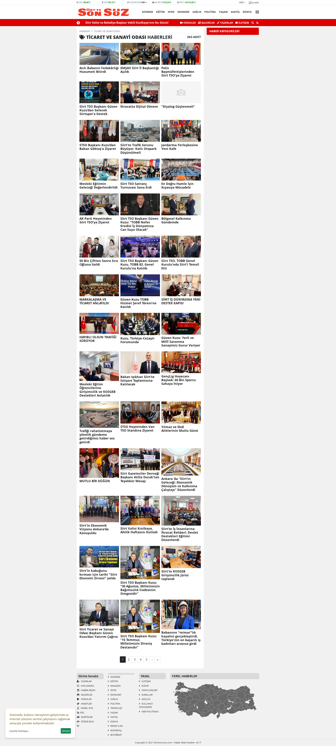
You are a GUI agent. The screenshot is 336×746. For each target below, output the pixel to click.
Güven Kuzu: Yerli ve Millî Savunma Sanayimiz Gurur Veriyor (180, 341)
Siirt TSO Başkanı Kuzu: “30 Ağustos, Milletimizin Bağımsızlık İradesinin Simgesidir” (140, 588)
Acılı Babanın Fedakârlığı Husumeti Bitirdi (99, 70)
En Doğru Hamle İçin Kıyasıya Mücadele (177, 185)
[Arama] (253, 23)
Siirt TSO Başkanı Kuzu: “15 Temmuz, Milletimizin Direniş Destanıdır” (138, 641)
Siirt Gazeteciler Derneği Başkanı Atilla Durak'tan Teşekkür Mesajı (139, 477)
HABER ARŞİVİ (87, 690)
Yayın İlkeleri (149, 690)
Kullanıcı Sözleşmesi (146, 705)
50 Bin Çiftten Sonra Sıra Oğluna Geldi (98, 262)
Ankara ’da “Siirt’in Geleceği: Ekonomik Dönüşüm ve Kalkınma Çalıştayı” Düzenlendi (179, 484)
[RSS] (257, 23)
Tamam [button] (66, 731)
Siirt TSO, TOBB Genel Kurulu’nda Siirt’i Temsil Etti (180, 264)
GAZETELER (86, 717)
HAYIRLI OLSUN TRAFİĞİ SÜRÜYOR (97, 339)
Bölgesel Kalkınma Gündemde (176, 220)
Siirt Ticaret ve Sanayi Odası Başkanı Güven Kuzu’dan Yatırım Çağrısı (98, 633)
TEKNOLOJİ (116, 708)
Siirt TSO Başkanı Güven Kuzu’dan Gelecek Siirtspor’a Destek (98, 110)
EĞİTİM (160, 11)
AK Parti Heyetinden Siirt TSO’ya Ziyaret (95, 220)
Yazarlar (226, 22)
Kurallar (147, 694)
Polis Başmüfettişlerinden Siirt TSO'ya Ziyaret (177, 71)
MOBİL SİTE (86, 708)
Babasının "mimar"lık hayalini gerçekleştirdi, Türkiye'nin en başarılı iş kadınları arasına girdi (181, 638)
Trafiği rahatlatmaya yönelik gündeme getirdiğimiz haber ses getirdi (97, 436)
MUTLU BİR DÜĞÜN (94, 481)
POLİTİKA (210, 11)
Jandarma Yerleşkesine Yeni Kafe (179, 147)
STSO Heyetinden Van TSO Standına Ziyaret (137, 428)
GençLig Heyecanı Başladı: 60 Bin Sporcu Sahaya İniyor (178, 380)
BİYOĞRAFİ (116, 734)
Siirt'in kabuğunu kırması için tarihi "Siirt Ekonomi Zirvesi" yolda (98, 574)
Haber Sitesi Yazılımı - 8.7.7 (187, 742)
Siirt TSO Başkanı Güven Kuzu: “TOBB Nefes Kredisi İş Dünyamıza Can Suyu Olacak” (139, 224)
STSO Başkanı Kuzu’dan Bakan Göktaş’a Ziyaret (97, 147)
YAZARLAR (86, 681)
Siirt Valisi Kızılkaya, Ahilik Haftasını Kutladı (139, 530)
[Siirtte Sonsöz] (103, 12)
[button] (256, 11)
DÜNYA (247, 11)
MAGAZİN (115, 685)
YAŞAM (223, 11)
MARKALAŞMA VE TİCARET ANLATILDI (94, 301)
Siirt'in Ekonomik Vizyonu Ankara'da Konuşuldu (94, 529)
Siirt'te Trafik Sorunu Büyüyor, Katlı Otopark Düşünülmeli (138, 148)
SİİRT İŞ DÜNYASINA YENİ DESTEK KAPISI (180, 301)
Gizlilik (145, 699)
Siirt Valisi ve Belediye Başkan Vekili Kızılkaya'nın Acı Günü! (127, 23)
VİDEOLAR (189, 22)
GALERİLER (208, 22)
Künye (145, 685)
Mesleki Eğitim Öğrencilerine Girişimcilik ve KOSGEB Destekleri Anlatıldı (97, 389)
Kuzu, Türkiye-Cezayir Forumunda (137, 340)
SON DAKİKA (87, 685)
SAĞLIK (196, 11)
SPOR (171, 11)
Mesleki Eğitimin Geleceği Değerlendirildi (98, 185)
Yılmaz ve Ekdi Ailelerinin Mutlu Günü (179, 428)
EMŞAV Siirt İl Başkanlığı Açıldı (139, 70)
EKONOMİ (183, 11)
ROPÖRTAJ (115, 730)
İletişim (243, 22)
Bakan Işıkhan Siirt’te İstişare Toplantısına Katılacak (137, 380)
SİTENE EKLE (87, 721)
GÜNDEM (147, 11)
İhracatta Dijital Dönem (139, 106)
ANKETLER (86, 703)
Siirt (241, 2)
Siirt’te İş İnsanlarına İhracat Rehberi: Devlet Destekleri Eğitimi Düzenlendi (179, 534)
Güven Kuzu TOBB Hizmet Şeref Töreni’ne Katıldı (138, 303)
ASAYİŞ (235, 11)
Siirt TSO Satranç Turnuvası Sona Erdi (136, 185)
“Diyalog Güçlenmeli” (178, 106)
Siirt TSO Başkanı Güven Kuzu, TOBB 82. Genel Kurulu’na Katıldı (139, 264)
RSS (82, 712)
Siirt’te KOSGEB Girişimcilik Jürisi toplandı (175, 575)
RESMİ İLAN (116, 725)
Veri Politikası (150, 711)
